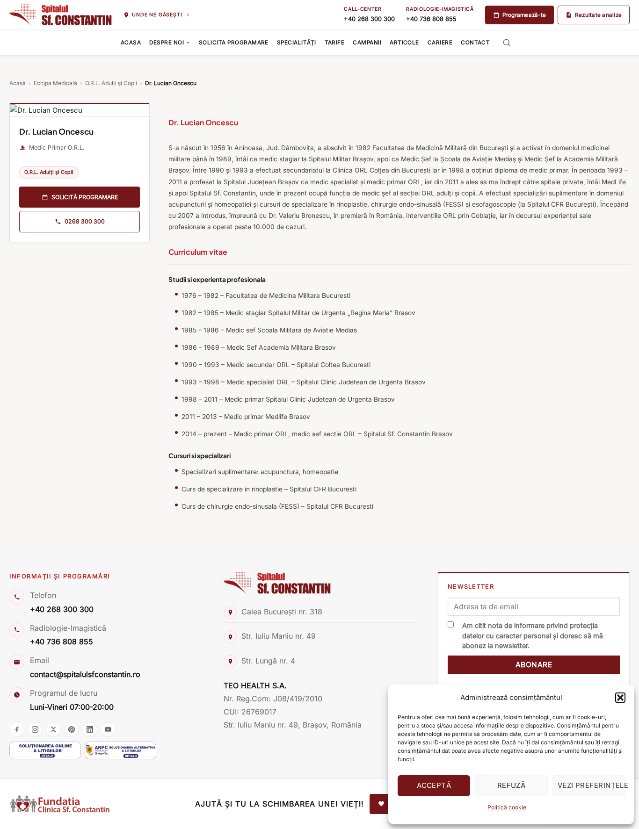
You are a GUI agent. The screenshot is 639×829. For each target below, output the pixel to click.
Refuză (511, 785)
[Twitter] (53, 729)
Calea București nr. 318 (281, 611)
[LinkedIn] (89, 729)
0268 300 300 (85, 221)
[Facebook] (16, 729)
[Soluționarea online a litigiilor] (45, 750)
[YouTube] (108, 729)
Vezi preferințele (591, 785)
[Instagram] (35, 729)
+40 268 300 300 (369, 18)
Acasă (17, 83)
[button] (620, 697)
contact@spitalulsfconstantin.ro (85, 674)
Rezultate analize (598, 15)
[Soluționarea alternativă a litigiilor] (120, 750)
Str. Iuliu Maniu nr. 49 (278, 636)
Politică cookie (506, 807)
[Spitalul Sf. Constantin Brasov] (60, 15)
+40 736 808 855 (431, 18)
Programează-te (524, 15)
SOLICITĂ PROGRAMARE (84, 197)
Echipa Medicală (55, 83)
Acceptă (434, 785)
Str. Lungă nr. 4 (268, 660)
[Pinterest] (71, 729)
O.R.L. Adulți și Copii (111, 83)
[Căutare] (507, 43)
